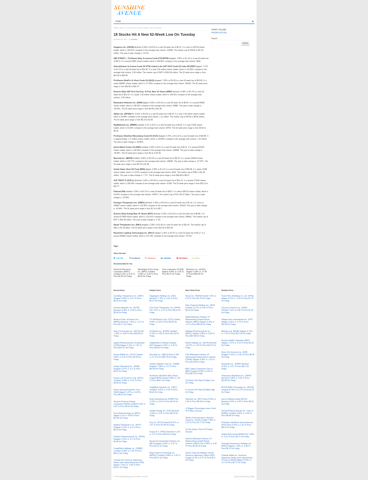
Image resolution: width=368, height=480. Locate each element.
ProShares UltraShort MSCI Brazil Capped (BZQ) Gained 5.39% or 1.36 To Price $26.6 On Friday (165, 378)
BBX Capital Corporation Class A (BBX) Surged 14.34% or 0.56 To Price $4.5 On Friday (199, 371)
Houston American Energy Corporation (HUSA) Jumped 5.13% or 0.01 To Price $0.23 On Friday (129, 403)
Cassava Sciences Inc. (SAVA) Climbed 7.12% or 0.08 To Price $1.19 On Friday (237, 310)
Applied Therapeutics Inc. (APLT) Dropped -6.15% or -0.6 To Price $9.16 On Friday (127, 427)
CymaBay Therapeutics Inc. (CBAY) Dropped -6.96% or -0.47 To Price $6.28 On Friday (129, 298)
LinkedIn (167, 258)
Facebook (135, 258)
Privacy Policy (249, 476)
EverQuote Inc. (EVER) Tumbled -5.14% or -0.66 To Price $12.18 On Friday (164, 333)
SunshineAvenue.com (126, 476)
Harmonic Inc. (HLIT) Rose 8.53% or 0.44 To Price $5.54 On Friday (200, 400)
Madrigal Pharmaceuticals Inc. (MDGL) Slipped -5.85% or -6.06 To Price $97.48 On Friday (200, 333)
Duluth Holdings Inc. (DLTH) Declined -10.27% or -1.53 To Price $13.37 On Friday (200, 345)
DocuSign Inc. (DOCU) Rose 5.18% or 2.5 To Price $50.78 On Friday (164, 355)
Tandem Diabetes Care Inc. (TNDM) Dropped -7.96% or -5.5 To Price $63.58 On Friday (164, 366)
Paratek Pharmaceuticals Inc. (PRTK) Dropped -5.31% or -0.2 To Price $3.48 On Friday (129, 439)
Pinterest (183, 258)
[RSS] (252, 21)
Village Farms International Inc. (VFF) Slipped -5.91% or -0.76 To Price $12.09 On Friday (237, 321)
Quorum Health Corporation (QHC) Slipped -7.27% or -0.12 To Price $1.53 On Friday (237, 342)
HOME (118, 21)
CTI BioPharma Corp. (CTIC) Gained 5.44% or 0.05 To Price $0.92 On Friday (165, 321)
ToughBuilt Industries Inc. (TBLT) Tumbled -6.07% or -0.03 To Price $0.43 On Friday (164, 389)
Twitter (119, 258)
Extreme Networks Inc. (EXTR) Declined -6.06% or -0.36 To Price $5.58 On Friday (128, 310)
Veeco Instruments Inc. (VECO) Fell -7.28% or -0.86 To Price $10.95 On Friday (129, 333)
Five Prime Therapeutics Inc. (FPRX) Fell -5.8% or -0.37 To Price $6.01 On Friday (165, 310)
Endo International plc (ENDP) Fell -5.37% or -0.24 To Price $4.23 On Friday (164, 401)
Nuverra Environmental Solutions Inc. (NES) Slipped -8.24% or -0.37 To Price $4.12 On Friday (165, 443)
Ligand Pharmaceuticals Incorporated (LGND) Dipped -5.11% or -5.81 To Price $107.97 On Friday (129, 345)
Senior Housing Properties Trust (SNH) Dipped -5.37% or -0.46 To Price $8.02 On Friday (127, 392)
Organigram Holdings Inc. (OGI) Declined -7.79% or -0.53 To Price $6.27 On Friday (164, 298)
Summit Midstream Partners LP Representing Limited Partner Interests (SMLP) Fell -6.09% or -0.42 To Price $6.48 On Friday (201, 442)
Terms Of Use (239, 476)
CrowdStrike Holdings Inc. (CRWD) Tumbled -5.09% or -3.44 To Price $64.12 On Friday (128, 450)
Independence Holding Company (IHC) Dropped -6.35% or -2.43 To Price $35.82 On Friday (163, 345)
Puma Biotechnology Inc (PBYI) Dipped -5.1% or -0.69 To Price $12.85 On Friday (127, 415)
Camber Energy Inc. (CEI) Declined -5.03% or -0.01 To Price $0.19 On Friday (164, 413)
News (122, 28)
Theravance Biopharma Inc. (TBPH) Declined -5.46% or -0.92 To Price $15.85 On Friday (236, 378)
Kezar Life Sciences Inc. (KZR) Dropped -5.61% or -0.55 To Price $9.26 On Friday (237, 354)
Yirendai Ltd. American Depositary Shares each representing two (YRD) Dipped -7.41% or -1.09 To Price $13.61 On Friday (129, 463)
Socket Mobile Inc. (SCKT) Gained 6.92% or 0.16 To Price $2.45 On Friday (128, 357)
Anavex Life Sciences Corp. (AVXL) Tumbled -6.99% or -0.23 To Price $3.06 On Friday (128, 380)
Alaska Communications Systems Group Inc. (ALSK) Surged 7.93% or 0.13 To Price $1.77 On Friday (200, 420)
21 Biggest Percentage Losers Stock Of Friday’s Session (200, 409)
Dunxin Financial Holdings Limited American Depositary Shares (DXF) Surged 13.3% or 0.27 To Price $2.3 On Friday (200, 456)
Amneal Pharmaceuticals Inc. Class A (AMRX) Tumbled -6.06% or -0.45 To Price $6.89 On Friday (237, 413)
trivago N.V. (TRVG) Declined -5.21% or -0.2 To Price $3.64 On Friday (165, 433)
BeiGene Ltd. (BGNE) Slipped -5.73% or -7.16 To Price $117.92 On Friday (237, 332)
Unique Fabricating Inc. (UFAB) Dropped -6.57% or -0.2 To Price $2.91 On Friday (127, 368)
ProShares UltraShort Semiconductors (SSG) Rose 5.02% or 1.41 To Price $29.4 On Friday (237, 424)
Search (214, 38)
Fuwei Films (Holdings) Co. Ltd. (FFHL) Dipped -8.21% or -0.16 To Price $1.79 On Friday (237, 298)
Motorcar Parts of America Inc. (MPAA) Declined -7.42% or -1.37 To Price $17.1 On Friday (129, 321)
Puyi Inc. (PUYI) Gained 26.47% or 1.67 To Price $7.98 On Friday (164, 423)
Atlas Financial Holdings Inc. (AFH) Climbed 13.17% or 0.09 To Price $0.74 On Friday (200, 307)
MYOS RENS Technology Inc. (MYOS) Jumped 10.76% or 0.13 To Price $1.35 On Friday (237, 389)
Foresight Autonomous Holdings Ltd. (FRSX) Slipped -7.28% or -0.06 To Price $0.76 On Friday (236, 445)
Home (116, 28)
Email (197, 258)
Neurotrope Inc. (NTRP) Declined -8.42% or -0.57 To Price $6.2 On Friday (235, 366)
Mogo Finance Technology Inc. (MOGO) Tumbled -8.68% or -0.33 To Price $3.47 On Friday (165, 455)
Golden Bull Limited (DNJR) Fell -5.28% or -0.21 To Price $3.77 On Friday (237, 435)
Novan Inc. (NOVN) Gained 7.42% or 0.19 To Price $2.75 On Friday (200, 297)
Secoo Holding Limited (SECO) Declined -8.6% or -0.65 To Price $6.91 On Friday (237, 401)
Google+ (152, 258)
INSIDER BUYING (219, 33)
